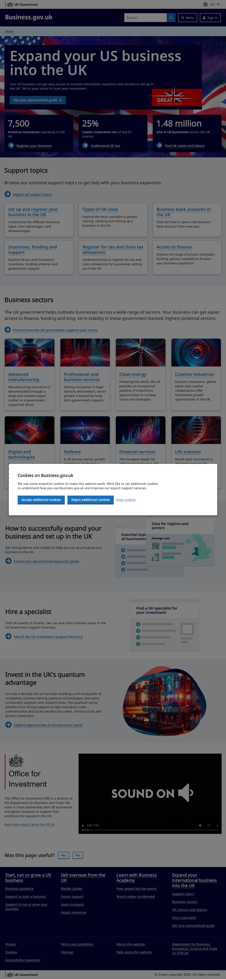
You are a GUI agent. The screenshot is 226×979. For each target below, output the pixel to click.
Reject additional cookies (90, 500)
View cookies (126, 500)
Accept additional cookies (41, 500)
